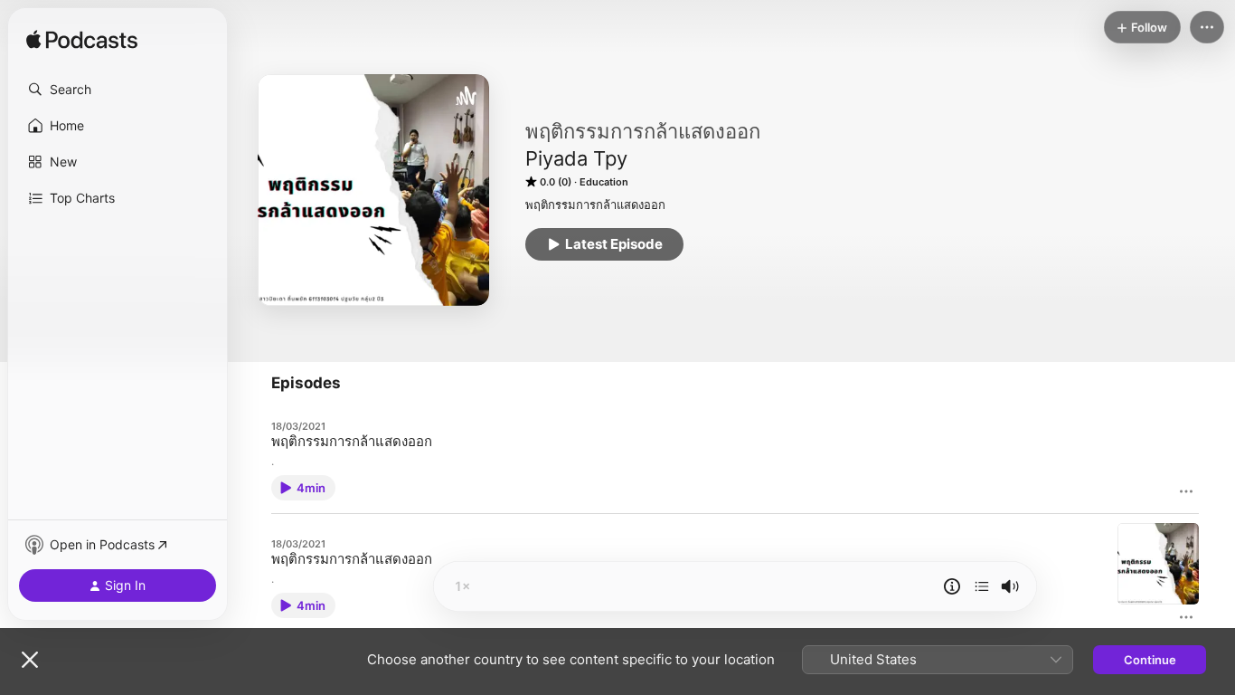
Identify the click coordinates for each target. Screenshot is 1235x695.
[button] (117, 89)
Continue (1150, 659)
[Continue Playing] (982, 586)
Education (604, 182)
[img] (81, 41)
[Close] (30, 660)
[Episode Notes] (952, 586)
